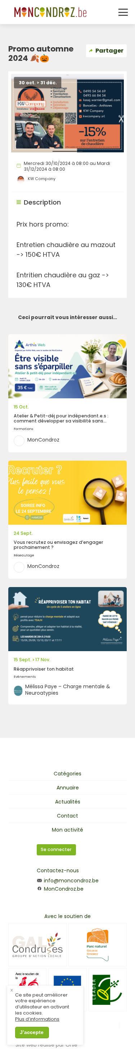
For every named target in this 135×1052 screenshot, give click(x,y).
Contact (67, 815)
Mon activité (67, 829)
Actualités (67, 801)
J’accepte (32, 1032)
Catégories (67, 773)
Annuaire (68, 787)
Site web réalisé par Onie (46, 1045)
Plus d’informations (37, 1019)
